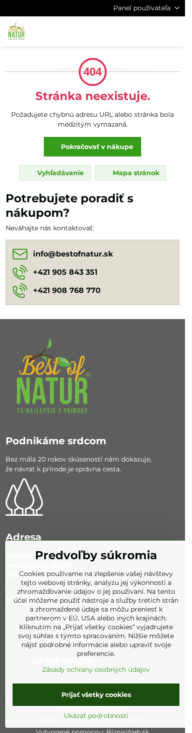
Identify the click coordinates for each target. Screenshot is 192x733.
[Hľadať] (129, 31)
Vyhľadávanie (59, 173)
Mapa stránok (135, 173)
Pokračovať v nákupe (96, 146)
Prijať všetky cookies (96, 694)
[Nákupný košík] (151, 31)
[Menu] (174, 31)
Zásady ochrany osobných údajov (96, 669)
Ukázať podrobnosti (96, 716)
